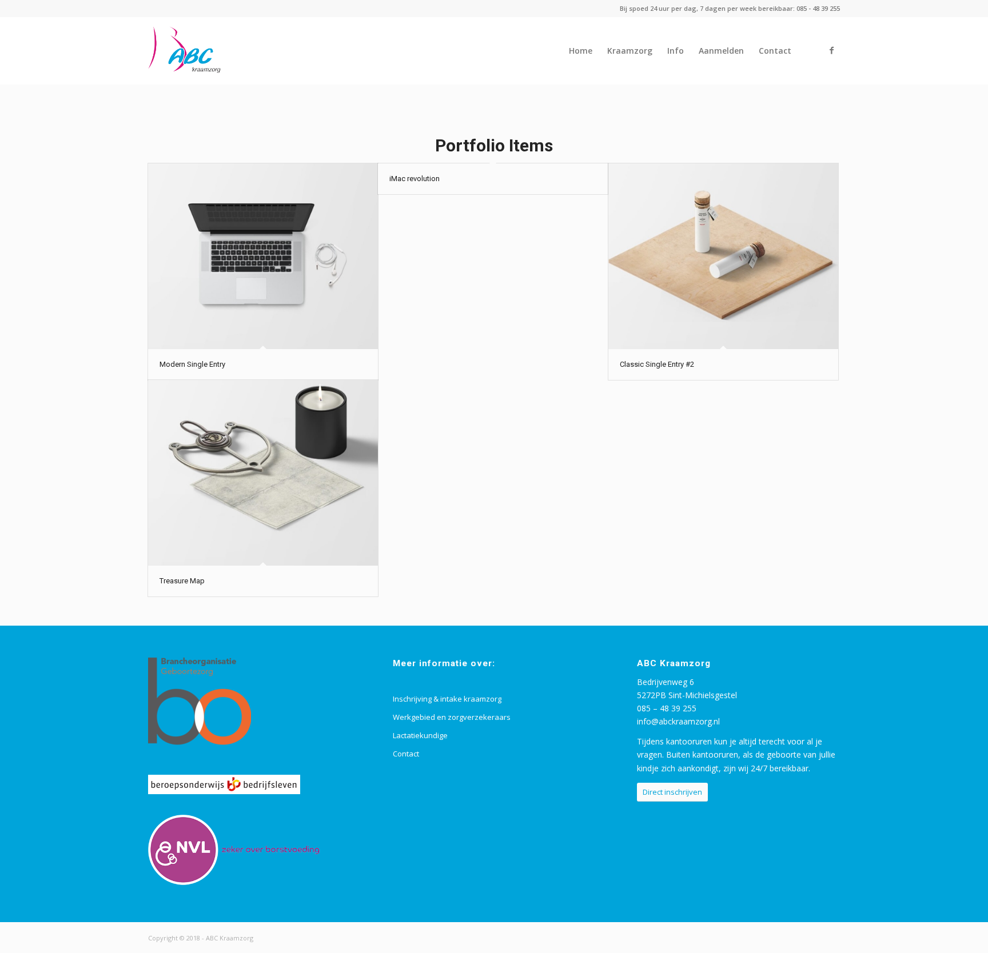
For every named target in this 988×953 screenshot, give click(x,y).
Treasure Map (182, 580)
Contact (406, 753)
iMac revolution (414, 178)
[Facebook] (831, 50)
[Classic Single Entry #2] (723, 256)
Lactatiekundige (420, 735)
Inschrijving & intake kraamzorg (447, 699)
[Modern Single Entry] (263, 256)
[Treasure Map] (263, 473)
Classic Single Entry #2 (657, 364)
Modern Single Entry (192, 364)
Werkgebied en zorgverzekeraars (452, 717)
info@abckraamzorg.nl (678, 721)
